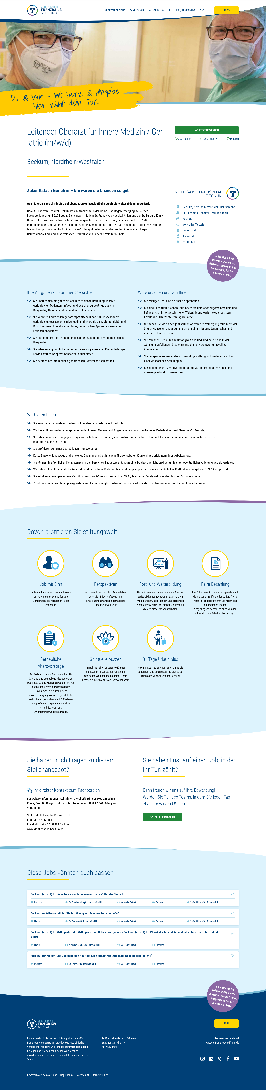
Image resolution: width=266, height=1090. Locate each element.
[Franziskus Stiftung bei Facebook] (228, 1058)
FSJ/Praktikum (185, 10)
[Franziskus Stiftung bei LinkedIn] (211, 1058)
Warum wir (137, 10)
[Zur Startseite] (44, 10)
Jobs (227, 10)
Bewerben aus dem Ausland (42, 1075)
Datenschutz (82, 1075)
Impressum (66, 1075)
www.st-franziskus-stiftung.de (222, 1042)
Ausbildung (156, 10)
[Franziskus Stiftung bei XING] (219, 1058)
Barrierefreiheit (100, 1075)
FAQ (202, 10)
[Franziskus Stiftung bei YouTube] (236, 1058)
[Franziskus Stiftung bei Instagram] (202, 1058)
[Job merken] (232, 894)
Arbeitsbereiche (115, 10)
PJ (170, 10)
